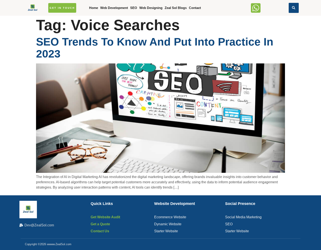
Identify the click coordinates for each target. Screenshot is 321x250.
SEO (133, 8)
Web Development (114, 8)
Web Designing (150, 8)
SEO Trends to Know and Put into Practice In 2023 (154, 48)
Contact (195, 8)
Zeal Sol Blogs (176, 8)
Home (93, 8)
